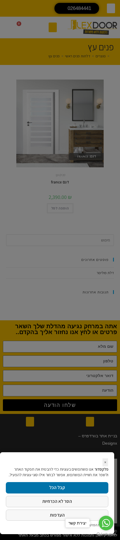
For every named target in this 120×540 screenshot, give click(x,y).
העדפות (57, 515)
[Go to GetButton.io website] (106, 534)
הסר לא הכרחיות (57, 501)
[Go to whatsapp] (106, 523)
